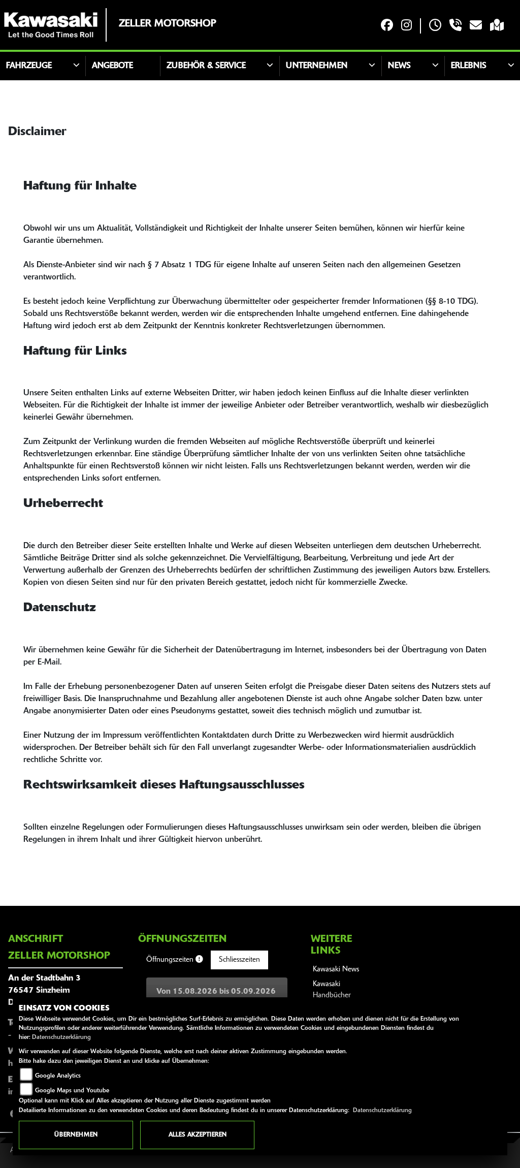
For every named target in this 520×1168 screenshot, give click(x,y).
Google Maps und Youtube (72, 1091)
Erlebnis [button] (468, 66)
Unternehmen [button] (316, 66)
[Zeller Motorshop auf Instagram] (406, 26)
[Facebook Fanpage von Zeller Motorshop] (387, 26)
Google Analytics (58, 1076)
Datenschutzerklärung (61, 1037)
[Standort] (497, 26)
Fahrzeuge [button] (29, 66)
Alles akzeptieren (197, 1135)
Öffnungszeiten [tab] (171, 960)
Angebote (112, 66)
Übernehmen (76, 1135)
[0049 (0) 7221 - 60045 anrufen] (455, 26)
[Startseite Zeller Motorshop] (51, 25)
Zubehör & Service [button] (206, 66)
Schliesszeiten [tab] (239, 960)
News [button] (399, 66)
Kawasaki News (336, 969)
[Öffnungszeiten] (435, 26)
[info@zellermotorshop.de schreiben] (476, 26)
